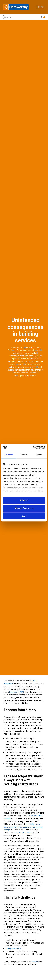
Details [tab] (24, 454)
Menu (41, 6)
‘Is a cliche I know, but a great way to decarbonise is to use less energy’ (23, 827)
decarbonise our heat (22, 832)
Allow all (24, 500)
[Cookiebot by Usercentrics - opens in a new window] (34, 447)
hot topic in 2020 (16, 692)
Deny (24, 516)
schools (35, 961)
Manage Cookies (22, 508)
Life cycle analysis (13, 948)
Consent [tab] (9, 454)
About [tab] (39, 454)
